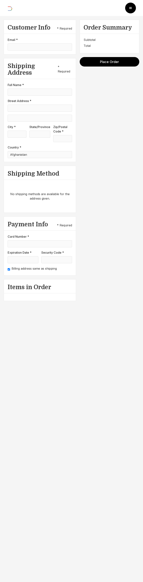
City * (12, 127)
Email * (13, 40)
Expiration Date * (19, 252)
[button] (130, 8)
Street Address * (19, 101)
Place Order (109, 62)
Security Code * (52, 252)
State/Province (39, 127)
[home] (10, 8)
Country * (14, 147)
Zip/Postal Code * (60, 129)
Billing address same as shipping (34, 268)
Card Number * (18, 236)
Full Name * (16, 85)
